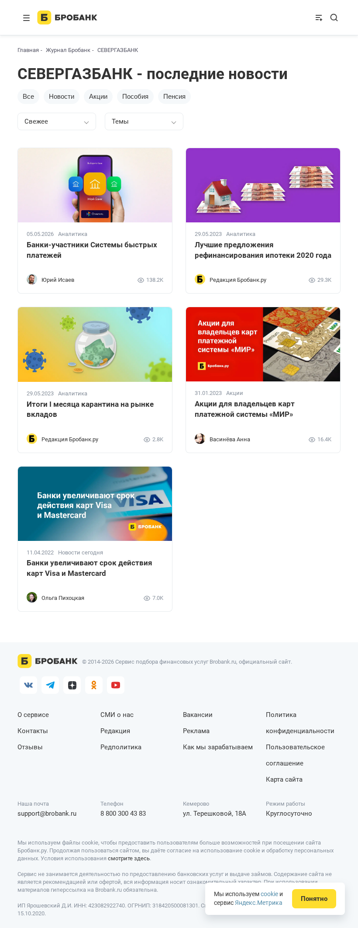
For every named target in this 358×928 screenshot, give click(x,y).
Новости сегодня (80, 553)
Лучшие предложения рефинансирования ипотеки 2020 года (263, 250)
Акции (98, 96)
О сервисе (33, 715)
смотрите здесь (129, 858)
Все (28, 96)
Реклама (196, 731)
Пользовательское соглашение (295, 755)
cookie (269, 893)
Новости (61, 96)
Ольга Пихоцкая (62, 598)
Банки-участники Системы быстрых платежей (92, 250)
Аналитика (72, 234)
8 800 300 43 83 (123, 813)
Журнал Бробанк (68, 50)
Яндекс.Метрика (258, 902)
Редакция (115, 731)
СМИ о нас (117, 715)
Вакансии (198, 715)
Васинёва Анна (230, 439)
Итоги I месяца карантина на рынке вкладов (90, 409)
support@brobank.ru (46, 813)
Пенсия (174, 96)
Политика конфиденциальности (300, 723)
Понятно (314, 899)
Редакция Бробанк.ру (238, 280)
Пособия (135, 96)
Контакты (32, 731)
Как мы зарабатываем (218, 747)
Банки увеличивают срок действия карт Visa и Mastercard (89, 568)
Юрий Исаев (57, 280)
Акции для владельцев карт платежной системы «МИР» (245, 409)
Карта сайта (284, 779)
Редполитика (120, 747)
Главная (28, 50)
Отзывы (30, 747)
